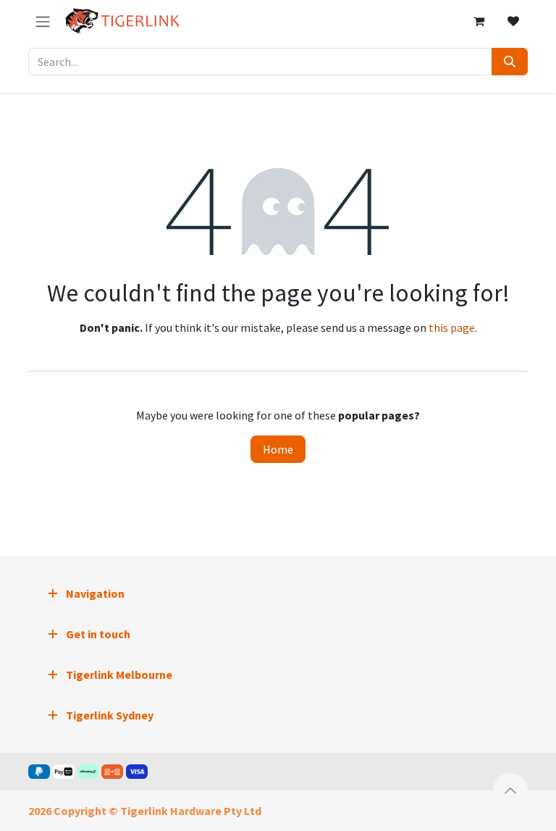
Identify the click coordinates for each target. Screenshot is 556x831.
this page (452, 327)
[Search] (510, 61)
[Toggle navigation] (42, 21)
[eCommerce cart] (478, 21)
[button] (510, 790)
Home (278, 449)
